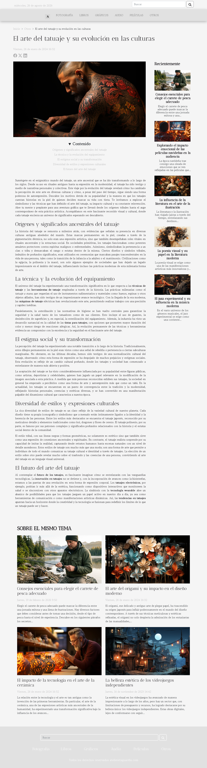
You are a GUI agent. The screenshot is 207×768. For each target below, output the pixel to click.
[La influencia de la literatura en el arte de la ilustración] (172, 186)
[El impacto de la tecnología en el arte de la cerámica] (59, 651)
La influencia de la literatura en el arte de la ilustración (172, 203)
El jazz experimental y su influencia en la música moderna (173, 302)
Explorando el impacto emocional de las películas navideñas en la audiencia (173, 151)
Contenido (82, 144)
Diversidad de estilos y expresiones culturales (79, 164)
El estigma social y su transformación (79, 159)
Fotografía (64, 15)
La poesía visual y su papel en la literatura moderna (173, 254)
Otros (154, 15)
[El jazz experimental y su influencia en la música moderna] (172, 284)
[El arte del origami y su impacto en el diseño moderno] (147, 559)
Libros (84, 15)
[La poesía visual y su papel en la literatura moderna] (172, 237)
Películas (136, 15)
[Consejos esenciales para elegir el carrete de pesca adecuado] (172, 80)
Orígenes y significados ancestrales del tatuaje (79, 150)
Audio (119, 15)
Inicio (16, 29)
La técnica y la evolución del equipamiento (79, 154)
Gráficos (101, 15)
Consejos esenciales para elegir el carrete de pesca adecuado (173, 98)
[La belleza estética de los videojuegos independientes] (147, 651)
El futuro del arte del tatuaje (79, 169)
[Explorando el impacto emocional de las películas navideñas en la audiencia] (172, 131)
